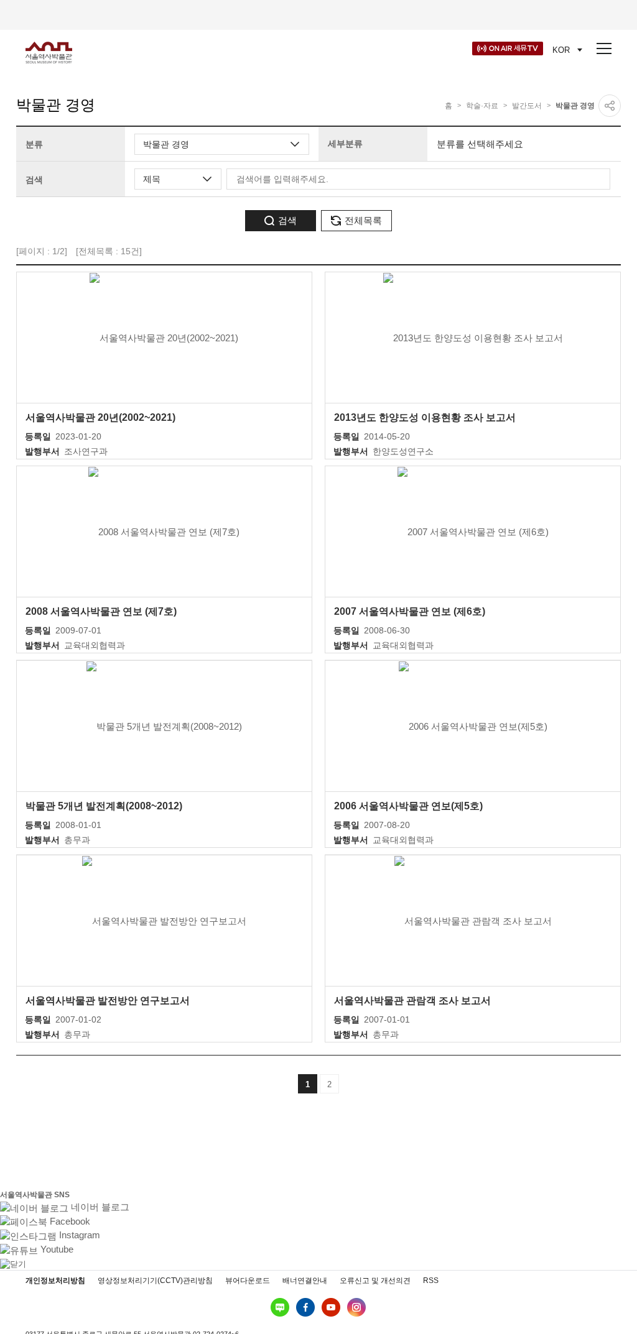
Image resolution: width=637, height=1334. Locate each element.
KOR (561, 50)
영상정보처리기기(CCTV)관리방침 (155, 1280)
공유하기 (609, 105)
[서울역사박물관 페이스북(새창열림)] (305, 1307)
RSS (431, 1280)
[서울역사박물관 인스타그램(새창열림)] (356, 1307)
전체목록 (363, 220)
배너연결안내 (304, 1280)
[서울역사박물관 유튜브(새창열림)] (331, 1307)
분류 (34, 144)
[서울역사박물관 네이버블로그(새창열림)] (280, 1307)
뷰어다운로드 (247, 1280)
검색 (34, 180)
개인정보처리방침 (55, 1280)
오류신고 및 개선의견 (375, 1280)
